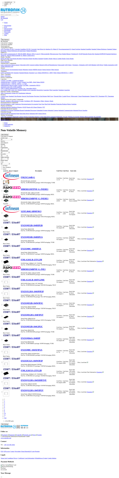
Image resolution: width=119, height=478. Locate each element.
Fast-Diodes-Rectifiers (16, 58)
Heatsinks (53, 104)
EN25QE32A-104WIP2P (32, 361)
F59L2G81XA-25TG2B (31, 370)
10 (5, 413)
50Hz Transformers (6, 93)
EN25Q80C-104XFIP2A (31, 350)
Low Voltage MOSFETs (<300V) (44, 73)
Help (5, 35)
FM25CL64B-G (28, 177)
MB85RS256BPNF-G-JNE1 (33, 269)
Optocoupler (61, 65)
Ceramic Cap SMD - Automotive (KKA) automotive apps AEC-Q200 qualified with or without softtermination (20, 87)
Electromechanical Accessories (29, 104)
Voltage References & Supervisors (16, 51)
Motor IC (55, 49)
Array (51, 96)
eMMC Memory (27, 54)
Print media (7, 32)
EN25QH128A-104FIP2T (32, 315)
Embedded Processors (30, 110)
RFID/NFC (59, 116)
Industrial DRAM (5, 113)
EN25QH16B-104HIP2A (32, 237)
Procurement (7, 25)
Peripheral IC (75, 54)
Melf (48, 96)
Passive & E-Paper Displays (34, 107)
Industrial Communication (66, 110)
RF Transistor (15, 73)
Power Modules (5, 62)
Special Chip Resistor (28, 96)
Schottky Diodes (48, 58)
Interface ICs (49, 49)
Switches (73, 104)
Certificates (21, 458)
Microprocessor (54, 54)
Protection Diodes (27, 58)
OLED (24, 107)
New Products (7, 167)
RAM (80, 54)
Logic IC (38, 54)
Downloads (7, 30)
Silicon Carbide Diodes (59, 58)
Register (37, 451)
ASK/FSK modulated (7, 116)
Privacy (16, 458)
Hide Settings (4, 134)
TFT (43, 107)
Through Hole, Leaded (60, 96)
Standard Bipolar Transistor (26, 73)
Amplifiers (23, 49)
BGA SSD (4, 54)
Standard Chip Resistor (15, 96)
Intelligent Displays (16, 107)
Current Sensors (5, 69)
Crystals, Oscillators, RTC (26, 101)
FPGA (33, 54)
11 (4, 415)
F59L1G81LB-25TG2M (31, 260)
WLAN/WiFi (97, 116)
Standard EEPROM (100, 54)
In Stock (5, 165)
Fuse (43, 104)
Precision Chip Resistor (40, 96)
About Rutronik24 (26, 451)
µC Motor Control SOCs (28, 55)
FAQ (2, 451)
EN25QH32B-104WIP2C (32, 303)
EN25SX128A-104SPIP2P (32, 291)
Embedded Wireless (33, 116)
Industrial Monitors (6, 107)
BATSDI (3, 104)
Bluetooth (15, 116)
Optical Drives (42, 113)
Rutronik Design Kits (88, 54)
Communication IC (12, 54)
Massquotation (8, 28)
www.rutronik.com (6, 438)
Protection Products (61, 104)
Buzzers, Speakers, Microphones (10, 101)
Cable (12, 104)
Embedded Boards (19, 110)
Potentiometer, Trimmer (88, 96)
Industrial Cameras (53, 110)
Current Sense (4, 96)
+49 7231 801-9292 (9, 444)
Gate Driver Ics (41, 49)
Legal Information (29, 458)
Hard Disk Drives (24, 113)
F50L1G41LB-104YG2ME (33, 280)
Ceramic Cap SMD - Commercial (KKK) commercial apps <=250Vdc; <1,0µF (12, 81)
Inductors (28, 93)
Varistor (3, 98)
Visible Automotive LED (110, 65)
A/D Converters (5, 49)
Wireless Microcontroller (86, 116)
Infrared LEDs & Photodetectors (48, 65)
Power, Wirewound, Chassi (74, 96)
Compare (15, 171)
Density (3, 144)
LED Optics (68, 65)
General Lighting (34, 65)
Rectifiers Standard (38, 58)
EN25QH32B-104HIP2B (32, 225)
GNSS (41, 116)
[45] (5, 418)
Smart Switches (76, 49)
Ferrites (14, 93)
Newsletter (18, 451)
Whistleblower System (41, 458)
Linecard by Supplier (6, 44)
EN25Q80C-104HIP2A (31, 249)
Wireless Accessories (73, 116)
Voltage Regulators (31, 51)
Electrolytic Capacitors (43, 90)
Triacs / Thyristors (6, 76)
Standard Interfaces (111, 54)
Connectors (18, 104)
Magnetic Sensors (28, 69)
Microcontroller (45, 54)
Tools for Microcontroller (14, 55)
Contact (6, 33)
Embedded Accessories (7, 110)
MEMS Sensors (37, 69)
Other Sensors (55, 69)
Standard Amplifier (86, 49)
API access (7, 451)
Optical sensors (15, 65)
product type (4, 138)
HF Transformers (21, 93)
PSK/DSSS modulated (50, 116)
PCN (5, 27)
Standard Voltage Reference (99, 49)
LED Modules (92, 65)
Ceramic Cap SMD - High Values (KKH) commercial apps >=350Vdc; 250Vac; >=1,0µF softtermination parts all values (22, 83)
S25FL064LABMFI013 (31, 211)
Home (6, 22)
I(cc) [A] (3, 154)
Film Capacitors (53, 90)
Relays (69, 104)
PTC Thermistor (109, 96)
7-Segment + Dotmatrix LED (80, 65)
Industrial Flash (15, 113)
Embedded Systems (42, 110)
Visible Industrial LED (7, 66)
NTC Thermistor (100, 96)
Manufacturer (4, 151)
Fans (40, 104)
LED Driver (100, 65)
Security (65, 116)
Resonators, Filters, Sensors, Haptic (43, 101)
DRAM (20, 54)
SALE (4, 169)
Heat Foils (47, 104)
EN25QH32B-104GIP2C (32, 326)
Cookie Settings (52, 458)
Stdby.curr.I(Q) (5, 157)
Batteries (8, 104)
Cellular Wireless (23, 116)
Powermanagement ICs (65, 49)
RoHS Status (4, 160)
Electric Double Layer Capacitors (27, 90)
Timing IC (3, 55)
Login (33, 451)
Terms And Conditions (7, 458)
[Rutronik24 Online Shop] (13, 13)
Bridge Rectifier (5, 58)
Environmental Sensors (16, 69)
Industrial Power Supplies (80, 110)
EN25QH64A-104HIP (30, 338)
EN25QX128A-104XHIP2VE (34, 380)
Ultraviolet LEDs (24, 65)
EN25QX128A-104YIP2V (32, 390)
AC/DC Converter (15, 49)
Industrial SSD (34, 113)
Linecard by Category (7, 43)
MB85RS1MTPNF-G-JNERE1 (34, 189)
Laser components (6, 65)
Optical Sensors (46, 69)
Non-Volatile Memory (65, 54)
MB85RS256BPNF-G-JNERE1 (34, 198)
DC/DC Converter (31, 49)
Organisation (4, 147)
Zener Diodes (70, 58)
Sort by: (3, 141)
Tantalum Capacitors (64, 90)
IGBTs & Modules (6, 73)
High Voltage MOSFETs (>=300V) (63, 73)
